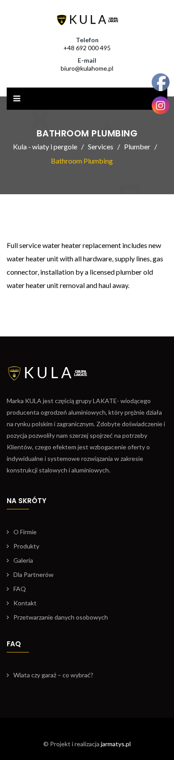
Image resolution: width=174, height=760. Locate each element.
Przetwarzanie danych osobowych (60, 617)
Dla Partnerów (33, 574)
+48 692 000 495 (87, 48)
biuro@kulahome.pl (87, 68)
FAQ (19, 588)
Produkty (26, 546)
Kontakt (25, 603)
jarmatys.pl (116, 744)
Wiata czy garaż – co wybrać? (53, 675)
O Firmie (25, 532)
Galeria (23, 560)
